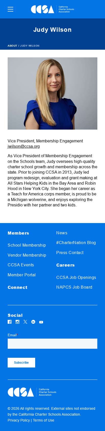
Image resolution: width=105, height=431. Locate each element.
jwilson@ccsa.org (24, 146)
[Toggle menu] (10, 9)
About (12, 45)
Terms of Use (43, 420)
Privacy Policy (19, 420)
